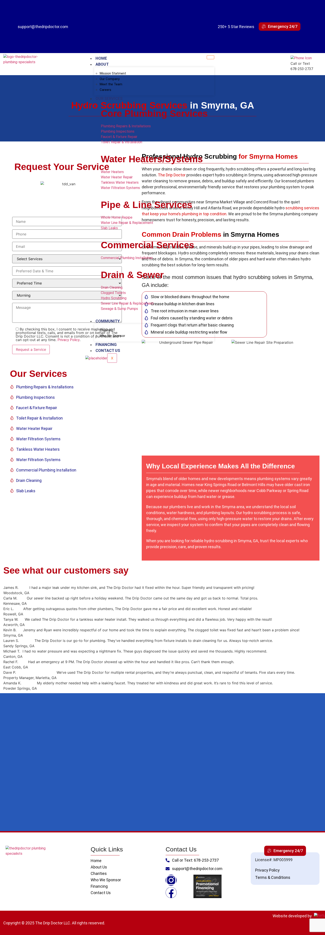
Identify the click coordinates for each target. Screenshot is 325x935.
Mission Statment (113, 73)
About (102, 64)
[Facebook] (171, 892)
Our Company (110, 79)
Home (101, 58)
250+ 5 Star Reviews (236, 26)
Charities (106, 330)
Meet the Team (111, 84)
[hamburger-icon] (210, 57)
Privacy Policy (68, 340)
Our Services (109, 98)
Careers (105, 90)
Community (108, 321)
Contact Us (108, 350)
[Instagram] (171, 880)
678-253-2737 (302, 69)
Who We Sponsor (112, 336)
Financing (106, 344)
